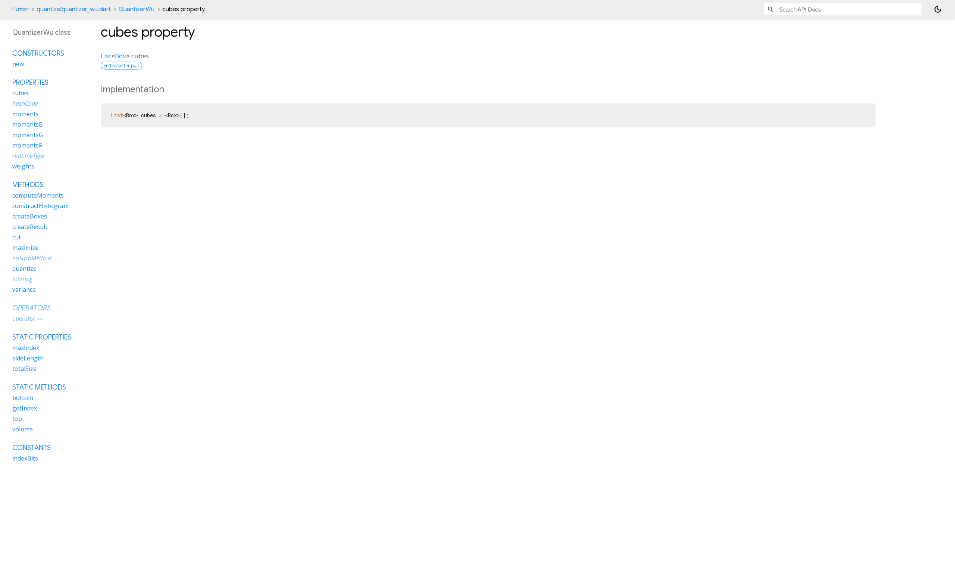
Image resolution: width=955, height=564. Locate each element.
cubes (20, 93)
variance (24, 289)
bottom (22, 398)
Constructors (38, 53)
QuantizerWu (136, 9)
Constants (31, 448)
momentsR (27, 145)
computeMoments (38, 195)
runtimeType (28, 156)
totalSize (24, 369)
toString (22, 279)
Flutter (20, 9)
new (18, 64)
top (17, 419)
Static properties (41, 337)
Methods (27, 185)
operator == (27, 318)
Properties (30, 82)
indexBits (25, 458)
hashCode (25, 103)
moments (25, 114)
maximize (25, 248)
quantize (24, 268)
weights (23, 166)
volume (22, 429)
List (106, 56)
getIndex (24, 408)
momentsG (27, 135)
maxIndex (25, 348)
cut (16, 237)
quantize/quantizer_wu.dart (74, 9)
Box (120, 56)
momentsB (27, 124)
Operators (31, 308)
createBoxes (29, 216)
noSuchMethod (31, 258)
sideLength (28, 358)
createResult (29, 227)
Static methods (39, 387)
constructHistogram (40, 206)
